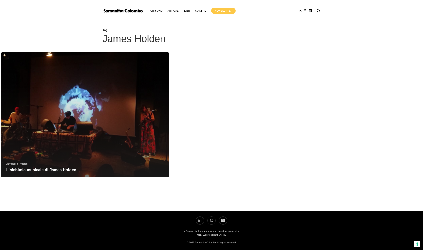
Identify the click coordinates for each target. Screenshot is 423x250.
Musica (23, 163)
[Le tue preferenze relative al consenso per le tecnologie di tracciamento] (417, 244)
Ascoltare (12, 163)
